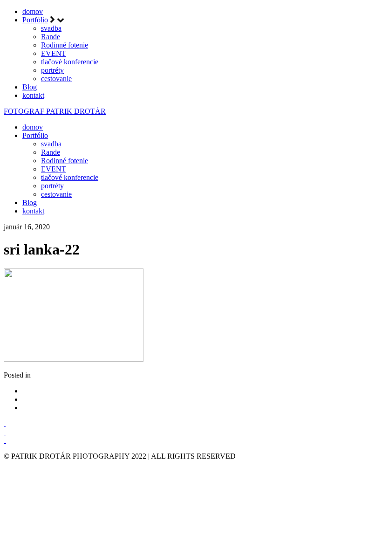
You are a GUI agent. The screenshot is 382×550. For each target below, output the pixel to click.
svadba (51, 28)
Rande (50, 37)
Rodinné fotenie (64, 45)
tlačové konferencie (69, 62)
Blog (29, 87)
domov (32, 11)
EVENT (53, 53)
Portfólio (35, 20)
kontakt (33, 95)
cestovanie (56, 78)
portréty (52, 70)
